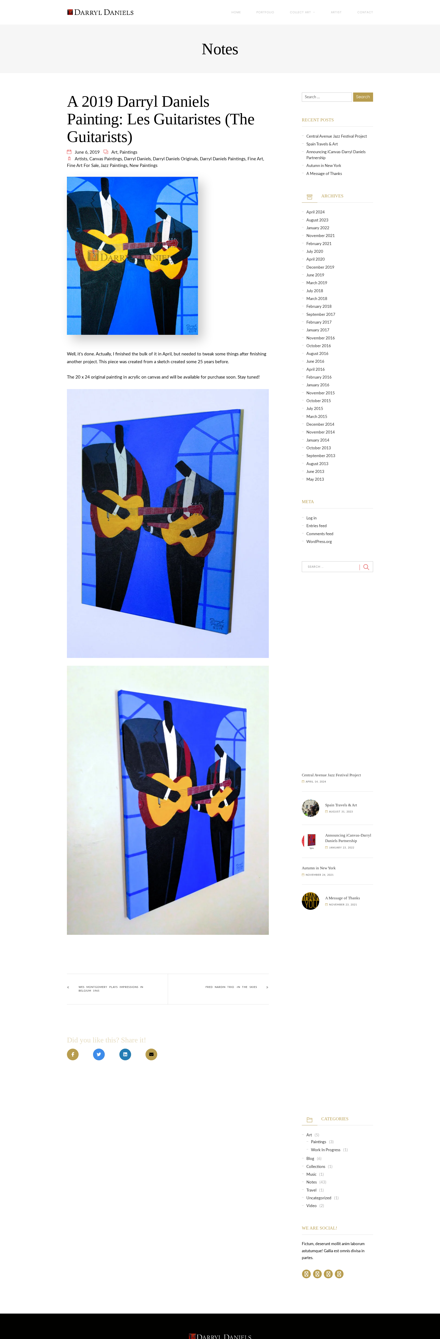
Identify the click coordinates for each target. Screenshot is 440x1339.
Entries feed (316, 526)
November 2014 (320, 432)
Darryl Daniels (137, 159)
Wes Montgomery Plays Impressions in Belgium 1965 (111, 989)
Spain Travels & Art (322, 144)
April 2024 (315, 212)
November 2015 (320, 393)
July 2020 (314, 252)
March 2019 (316, 283)
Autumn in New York (323, 166)
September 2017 (320, 314)
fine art (255, 159)
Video (311, 1206)
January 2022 (317, 228)
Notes (311, 1182)
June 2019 (315, 275)
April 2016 (315, 369)
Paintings (128, 152)
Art (114, 152)
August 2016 (317, 354)
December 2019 (320, 267)
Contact (365, 12)
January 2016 (317, 385)
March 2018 (316, 299)
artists (81, 159)
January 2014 (317, 440)
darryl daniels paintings (222, 159)
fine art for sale (83, 166)
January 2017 (317, 330)
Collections (315, 1167)
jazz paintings (114, 166)
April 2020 (315, 259)
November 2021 (320, 236)
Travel (311, 1190)
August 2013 (317, 464)
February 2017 (319, 322)
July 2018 (314, 291)
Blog (310, 1159)
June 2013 (315, 472)
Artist (336, 12)
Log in (311, 518)
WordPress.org (319, 542)
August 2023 (317, 220)
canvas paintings (105, 159)
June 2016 (315, 361)
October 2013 (318, 448)
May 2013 (315, 479)
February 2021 (319, 244)
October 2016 (318, 346)
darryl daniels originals (175, 159)
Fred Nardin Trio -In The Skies (231, 987)
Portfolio (265, 12)
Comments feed (319, 534)
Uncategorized (318, 1198)
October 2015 (318, 401)
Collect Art (300, 12)
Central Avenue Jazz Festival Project (336, 136)
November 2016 (320, 338)
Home (236, 12)
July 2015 (314, 409)
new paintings (143, 166)
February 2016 (319, 377)
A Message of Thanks (324, 174)
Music (311, 1174)
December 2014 (320, 424)
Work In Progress (325, 1150)
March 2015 (316, 417)
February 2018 (319, 306)
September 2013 (320, 456)
